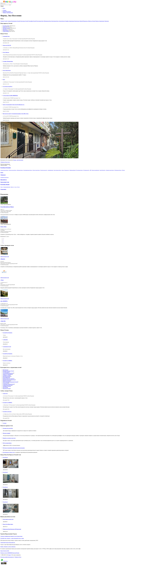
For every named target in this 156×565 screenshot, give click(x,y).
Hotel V (9, 554)
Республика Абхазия (4, 184)
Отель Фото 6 (5, 457)
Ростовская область (79, 170)
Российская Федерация (5, 167)
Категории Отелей (24, 21)
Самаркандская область (4, 177)
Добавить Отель (18, 557)
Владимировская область (28, 170)
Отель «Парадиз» (6, 52)
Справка (9, 21)
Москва (123, 170)
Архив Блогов (62, 21)
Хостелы (5, 29)
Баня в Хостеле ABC (4, 550)
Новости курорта (6, 380)
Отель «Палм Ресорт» (7, 70)
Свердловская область (57, 170)
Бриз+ (4, 79)
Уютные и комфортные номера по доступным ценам (11, 536)
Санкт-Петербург (102, 170)
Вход (4, 8)
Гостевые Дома (6, 25)
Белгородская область (12, 170)
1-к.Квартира (5, 339)
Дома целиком (6, 31)
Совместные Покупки (7, 385)
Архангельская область (4, 170)
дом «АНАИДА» (4, 301)
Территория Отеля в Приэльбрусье (7, 542)
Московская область (118, 170)
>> (3, 243)
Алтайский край (50, 170)
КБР (90, 170)
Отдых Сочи (5, 383)
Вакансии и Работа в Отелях (89, 21)
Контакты (107, 21)
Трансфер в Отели (6, 386)
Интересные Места (7, 376)
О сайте (5, 21)
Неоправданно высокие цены (9, 379)
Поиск (2, 6)
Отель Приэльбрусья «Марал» (7, 206)
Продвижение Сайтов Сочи (9, 452)
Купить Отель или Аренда (8, 378)
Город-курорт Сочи (4, 182)
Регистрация (38, 21)
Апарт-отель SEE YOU (7, 45)
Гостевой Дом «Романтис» (7, 332)
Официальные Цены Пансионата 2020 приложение (12, 529)
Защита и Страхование (7, 374)
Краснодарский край (95, 170)
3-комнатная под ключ (7, 346)
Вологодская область (36, 170)
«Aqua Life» (3, 321)
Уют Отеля (5, 387)
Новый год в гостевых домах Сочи (9, 438)
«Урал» (2, 280)
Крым (63, 170)
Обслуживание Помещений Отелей (10, 381)
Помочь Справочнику (99, 21)
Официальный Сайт (4, 256)
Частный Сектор (6, 28)
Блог (43, 21)
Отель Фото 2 (5, 487)
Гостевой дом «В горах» (7, 411)
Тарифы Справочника (69, 21)
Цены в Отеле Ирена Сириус (8, 524)
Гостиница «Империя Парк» (8, 61)
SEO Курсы (5, 369)
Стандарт (4, 423)
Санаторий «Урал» (6, 36)
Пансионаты (5, 30)
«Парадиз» (2, 258)
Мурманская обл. (86, 170)
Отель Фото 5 (5, 472)
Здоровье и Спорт (6, 375)
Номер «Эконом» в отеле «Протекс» (8, 546)
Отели (4, 26)
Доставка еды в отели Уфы (8, 428)
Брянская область (20, 170)
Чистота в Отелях (6, 388)
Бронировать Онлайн (15, 21)
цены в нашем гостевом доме (8, 519)
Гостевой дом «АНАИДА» (7, 360)
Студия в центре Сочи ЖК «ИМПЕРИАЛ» (10, 95)
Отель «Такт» (3, 226)
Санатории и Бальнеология (8, 384)
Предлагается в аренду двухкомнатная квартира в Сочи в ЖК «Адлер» (16, 113)
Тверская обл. (66, 170)
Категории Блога (55, 21)
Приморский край (73, 170)
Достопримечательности (8, 373)
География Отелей (32, 21)
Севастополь (3, 189)
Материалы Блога (47, 21)
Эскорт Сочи (5, 393)
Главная (4, 10)
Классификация (6, 377)
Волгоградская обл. (43, 170)
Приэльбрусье (3, 179)
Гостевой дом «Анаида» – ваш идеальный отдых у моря (12, 538)
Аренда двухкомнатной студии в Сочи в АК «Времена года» (13, 104)
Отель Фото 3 (5, 501)
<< (3, 238)
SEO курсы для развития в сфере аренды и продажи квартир (14, 447)
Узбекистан (2, 174)
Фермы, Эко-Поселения (18, 160)
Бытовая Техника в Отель (8, 370)
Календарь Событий (78, 21)
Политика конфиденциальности (7, 557)
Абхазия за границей (6, 433)
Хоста (1, 172)
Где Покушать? (6, 372)
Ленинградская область (110, 170)
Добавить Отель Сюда (5, 162)
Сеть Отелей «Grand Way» (7, 86)
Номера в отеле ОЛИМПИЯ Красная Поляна (9, 552)
